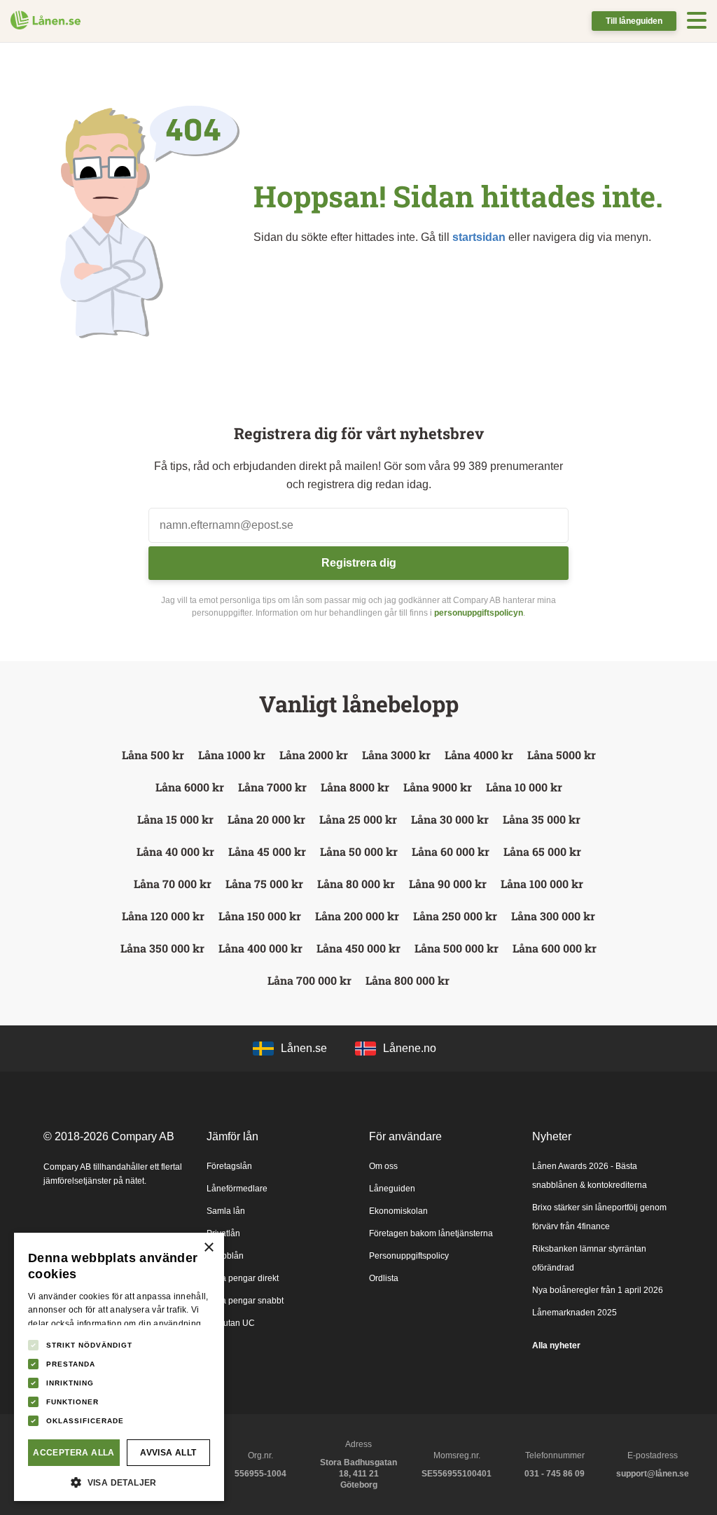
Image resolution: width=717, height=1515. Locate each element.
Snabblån (225, 1256)
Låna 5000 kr (561, 754)
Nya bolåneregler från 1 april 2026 (597, 1290)
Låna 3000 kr (396, 754)
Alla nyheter (556, 1345)
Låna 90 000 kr (448, 883)
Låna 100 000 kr (542, 883)
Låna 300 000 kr (553, 915)
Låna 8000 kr (355, 787)
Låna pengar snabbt (245, 1301)
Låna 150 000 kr (259, 915)
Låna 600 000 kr (555, 948)
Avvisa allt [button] (168, 1453)
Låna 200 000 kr (357, 915)
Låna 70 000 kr (172, 883)
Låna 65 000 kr (542, 851)
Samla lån (226, 1211)
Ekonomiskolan (398, 1211)
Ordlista (383, 1278)
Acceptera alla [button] (74, 1453)
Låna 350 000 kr (162, 948)
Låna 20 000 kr (266, 819)
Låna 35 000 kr (541, 819)
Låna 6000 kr (189, 787)
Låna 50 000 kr (359, 851)
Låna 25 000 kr (358, 819)
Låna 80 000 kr (356, 883)
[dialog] (119, 1367)
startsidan (479, 237)
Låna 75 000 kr (264, 883)
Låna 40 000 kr (175, 851)
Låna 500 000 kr (457, 948)
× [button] (208, 1248)
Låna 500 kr (153, 754)
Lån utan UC (231, 1323)
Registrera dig (358, 563)
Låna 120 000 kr (163, 915)
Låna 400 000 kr (260, 948)
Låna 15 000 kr (175, 819)
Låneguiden (392, 1189)
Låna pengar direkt (243, 1278)
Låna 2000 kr (313, 754)
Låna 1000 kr (231, 754)
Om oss (383, 1166)
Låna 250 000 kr (455, 915)
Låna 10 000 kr (524, 787)
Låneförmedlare (237, 1189)
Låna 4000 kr (479, 754)
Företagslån (229, 1166)
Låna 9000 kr (437, 787)
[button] (119, 1481)
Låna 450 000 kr (358, 948)
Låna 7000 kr (272, 787)
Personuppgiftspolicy (409, 1256)
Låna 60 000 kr (450, 851)
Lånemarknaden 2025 (574, 1312)
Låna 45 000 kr (267, 851)
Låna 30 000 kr (450, 819)
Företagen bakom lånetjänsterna (431, 1233)
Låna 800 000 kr (408, 980)
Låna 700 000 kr (309, 980)
